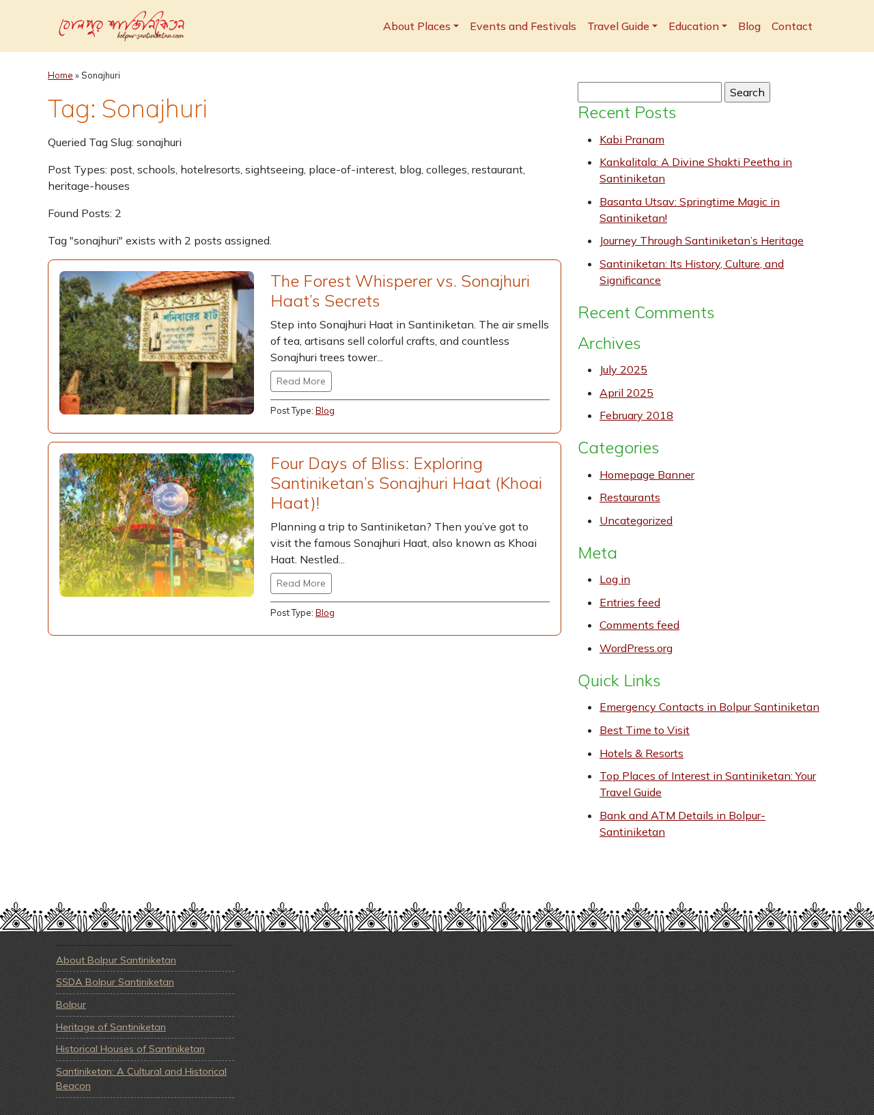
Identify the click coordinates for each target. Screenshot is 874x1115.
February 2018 (636, 415)
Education (693, 26)
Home (60, 75)
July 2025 (623, 369)
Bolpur (71, 1004)
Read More (301, 381)
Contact (792, 26)
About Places (417, 26)
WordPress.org (636, 648)
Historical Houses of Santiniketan (130, 1049)
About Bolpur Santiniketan (116, 960)
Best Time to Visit (645, 730)
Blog (749, 26)
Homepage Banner (647, 474)
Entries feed (630, 602)
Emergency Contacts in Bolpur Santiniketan (709, 707)
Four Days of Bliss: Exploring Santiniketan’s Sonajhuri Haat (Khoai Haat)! (406, 483)
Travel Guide (618, 26)
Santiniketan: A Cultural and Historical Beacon (141, 1078)
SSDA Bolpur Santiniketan (115, 982)
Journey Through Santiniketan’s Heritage (702, 240)
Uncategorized (636, 520)
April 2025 (626, 392)
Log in (615, 579)
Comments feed (639, 625)
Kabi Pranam (632, 139)
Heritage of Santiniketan (111, 1027)
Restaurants (630, 497)
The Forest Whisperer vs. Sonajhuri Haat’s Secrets (400, 290)
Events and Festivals (523, 26)
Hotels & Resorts (641, 753)
